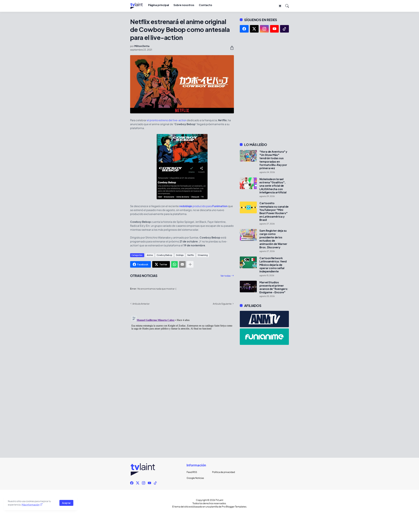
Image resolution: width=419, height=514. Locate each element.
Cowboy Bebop (164, 255)
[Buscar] (285, 6)
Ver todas (225, 275)
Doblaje (179, 255)
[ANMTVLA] (264, 319)
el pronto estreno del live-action (166, 120)
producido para (203, 206)
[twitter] (254, 29)
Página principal (158, 5)
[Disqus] (182, 355)
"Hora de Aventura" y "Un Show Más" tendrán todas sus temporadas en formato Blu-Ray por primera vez (273, 160)
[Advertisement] (264, 87)
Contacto (205, 5)
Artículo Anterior (141, 303)
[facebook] (244, 29)
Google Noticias (195, 477)
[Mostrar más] (190, 264)
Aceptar (66, 502)
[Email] (182, 264)
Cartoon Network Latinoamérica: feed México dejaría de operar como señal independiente (272, 265)
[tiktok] (284, 29)
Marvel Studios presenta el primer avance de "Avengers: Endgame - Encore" (273, 287)
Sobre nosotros (183, 5)
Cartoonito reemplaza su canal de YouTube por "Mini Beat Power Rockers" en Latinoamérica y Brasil (274, 212)
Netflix (190, 255)
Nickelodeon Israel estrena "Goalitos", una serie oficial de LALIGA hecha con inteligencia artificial (272, 185)
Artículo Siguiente (222, 303)
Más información (30, 504)
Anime (150, 255)
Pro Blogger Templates (234, 506)
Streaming (203, 255)
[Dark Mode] (278, 6)
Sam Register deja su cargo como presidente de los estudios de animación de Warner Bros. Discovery (273, 239)
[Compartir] (230, 47)
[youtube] (274, 29)
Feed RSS (192, 471)
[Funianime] (264, 336)
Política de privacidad (222, 471)
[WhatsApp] (174, 264)
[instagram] (264, 29)
